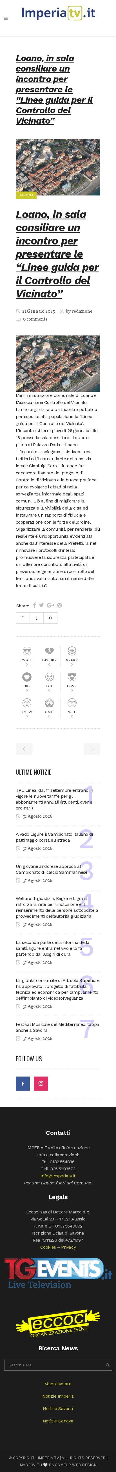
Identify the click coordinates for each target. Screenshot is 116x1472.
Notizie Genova (58, 1421)
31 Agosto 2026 (37, 816)
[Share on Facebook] (34, 605)
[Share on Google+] (50, 605)
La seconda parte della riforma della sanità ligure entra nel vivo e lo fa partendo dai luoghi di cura (52, 948)
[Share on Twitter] (41, 605)
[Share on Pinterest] (59, 605)
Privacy (68, 1247)
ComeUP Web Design (76, 1465)
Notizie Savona (58, 1408)
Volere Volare (58, 1383)
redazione (82, 311)
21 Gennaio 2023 (38, 311)
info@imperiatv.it (58, 1176)
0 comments (35, 319)
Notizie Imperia (58, 1396)
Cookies (48, 1247)
